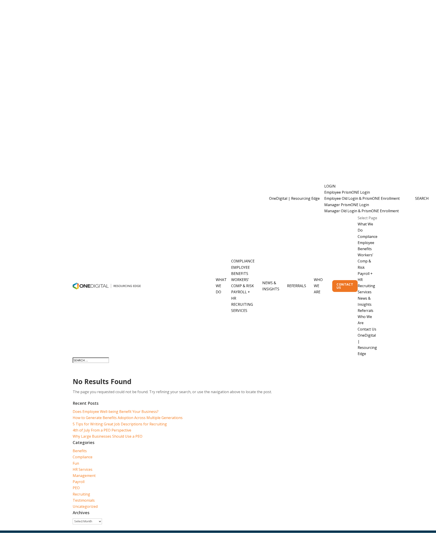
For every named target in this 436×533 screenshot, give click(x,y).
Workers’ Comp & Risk (365, 261)
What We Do (221, 285)
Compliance (243, 261)
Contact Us (345, 286)
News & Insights (270, 285)
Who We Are (318, 285)
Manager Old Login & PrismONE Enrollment (361, 210)
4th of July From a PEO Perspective (102, 430)
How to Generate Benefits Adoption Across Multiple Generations (128, 417)
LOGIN (330, 186)
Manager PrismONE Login (346, 204)
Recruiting (81, 494)
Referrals (296, 285)
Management (84, 475)
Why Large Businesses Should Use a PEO (107, 436)
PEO (76, 487)
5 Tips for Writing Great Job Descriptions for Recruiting (120, 424)
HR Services (82, 469)
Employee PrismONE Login (347, 192)
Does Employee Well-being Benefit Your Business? (116, 411)
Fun (76, 463)
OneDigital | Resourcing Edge (294, 198)
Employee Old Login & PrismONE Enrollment (362, 198)
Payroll (78, 481)
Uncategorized (85, 506)
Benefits (80, 450)
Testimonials (84, 500)
